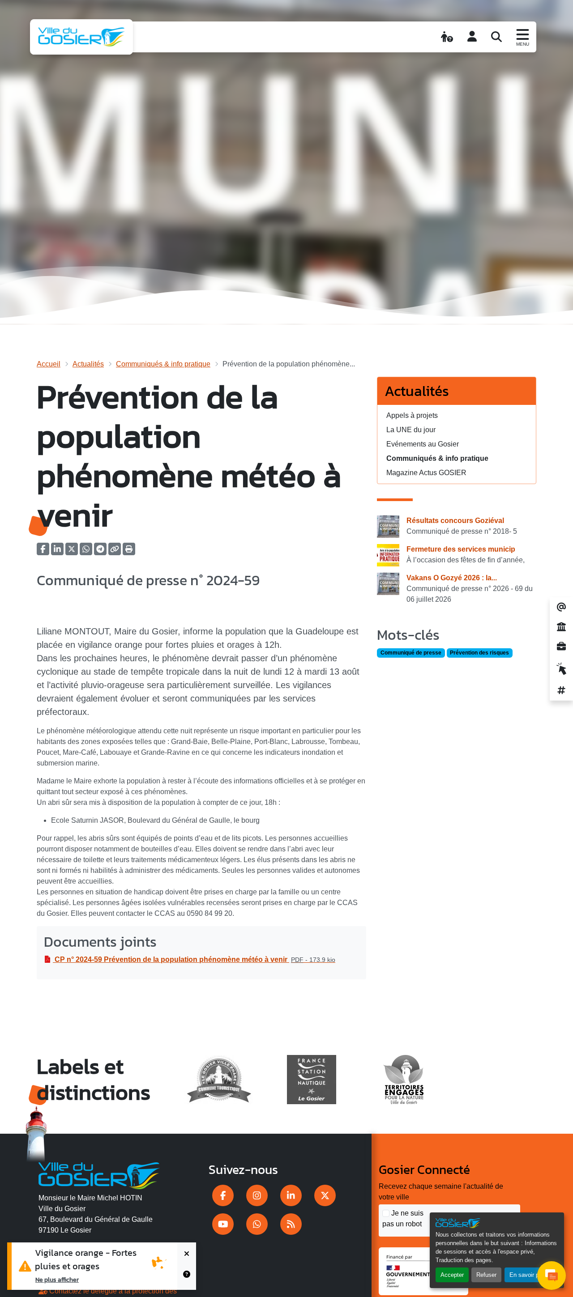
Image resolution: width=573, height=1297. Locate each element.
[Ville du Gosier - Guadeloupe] (99, 1174)
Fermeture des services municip (460, 549)
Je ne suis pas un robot (402, 1218)
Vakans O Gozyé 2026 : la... (451, 578)
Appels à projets (412, 415)
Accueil (48, 364)
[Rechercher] (496, 36)
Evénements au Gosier (422, 444)
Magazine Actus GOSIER (426, 472)
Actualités (88, 364)
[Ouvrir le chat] (551, 1275)
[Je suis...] (447, 36)
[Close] (186, 1254)
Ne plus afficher (57, 1279)
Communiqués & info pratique (163, 364)
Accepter (452, 1274)
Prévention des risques (479, 653)
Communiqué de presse (411, 653)
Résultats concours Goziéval (455, 520)
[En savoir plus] (186, 1278)
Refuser (486, 1274)
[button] (129, 552)
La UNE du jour (411, 430)
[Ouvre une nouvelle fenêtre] (223, 1195)
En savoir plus (528, 1274)
